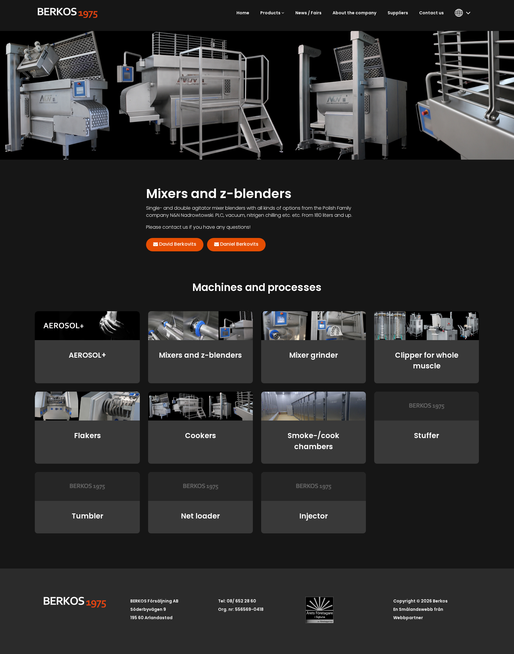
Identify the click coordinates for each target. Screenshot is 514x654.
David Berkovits (177, 244)
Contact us (431, 13)
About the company (354, 13)
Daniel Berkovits (239, 244)
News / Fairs (308, 13)
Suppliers (398, 13)
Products (270, 13)
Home (242, 13)
